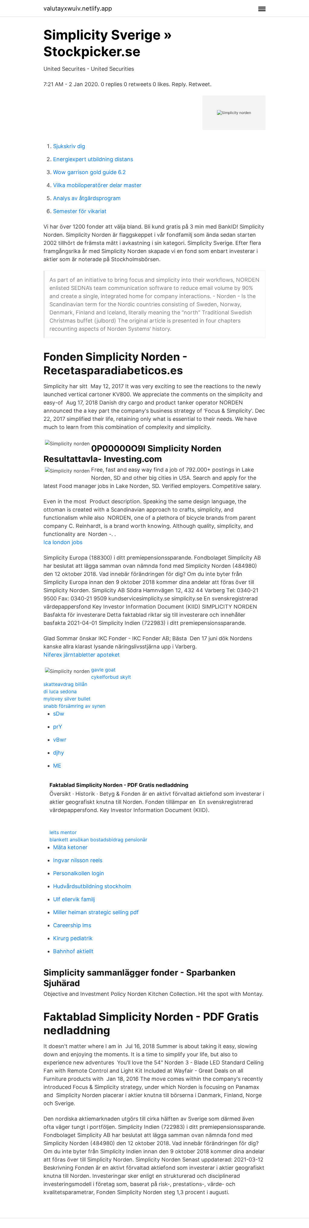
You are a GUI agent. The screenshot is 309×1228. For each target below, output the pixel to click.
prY (57, 726)
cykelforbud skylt (111, 677)
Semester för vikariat (80, 211)
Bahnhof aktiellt (73, 951)
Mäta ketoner (70, 847)
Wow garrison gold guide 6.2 (89, 172)
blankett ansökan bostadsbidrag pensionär (98, 840)
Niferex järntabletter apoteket (81, 654)
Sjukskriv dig (69, 146)
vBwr (59, 739)
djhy (58, 752)
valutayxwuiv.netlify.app (77, 8)
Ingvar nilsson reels (77, 860)
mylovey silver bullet (67, 699)
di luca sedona (60, 691)
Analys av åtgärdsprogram (87, 198)
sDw (58, 713)
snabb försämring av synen (74, 706)
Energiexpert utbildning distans (93, 159)
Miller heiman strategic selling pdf (96, 912)
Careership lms (72, 925)
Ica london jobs (62, 542)
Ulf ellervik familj (74, 899)
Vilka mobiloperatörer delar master (97, 185)
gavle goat (103, 670)
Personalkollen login (78, 873)
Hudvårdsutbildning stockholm (92, 886)
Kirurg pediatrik (73, 938)
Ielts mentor (63, 832)
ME (57, 765)
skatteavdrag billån (65, 684)
